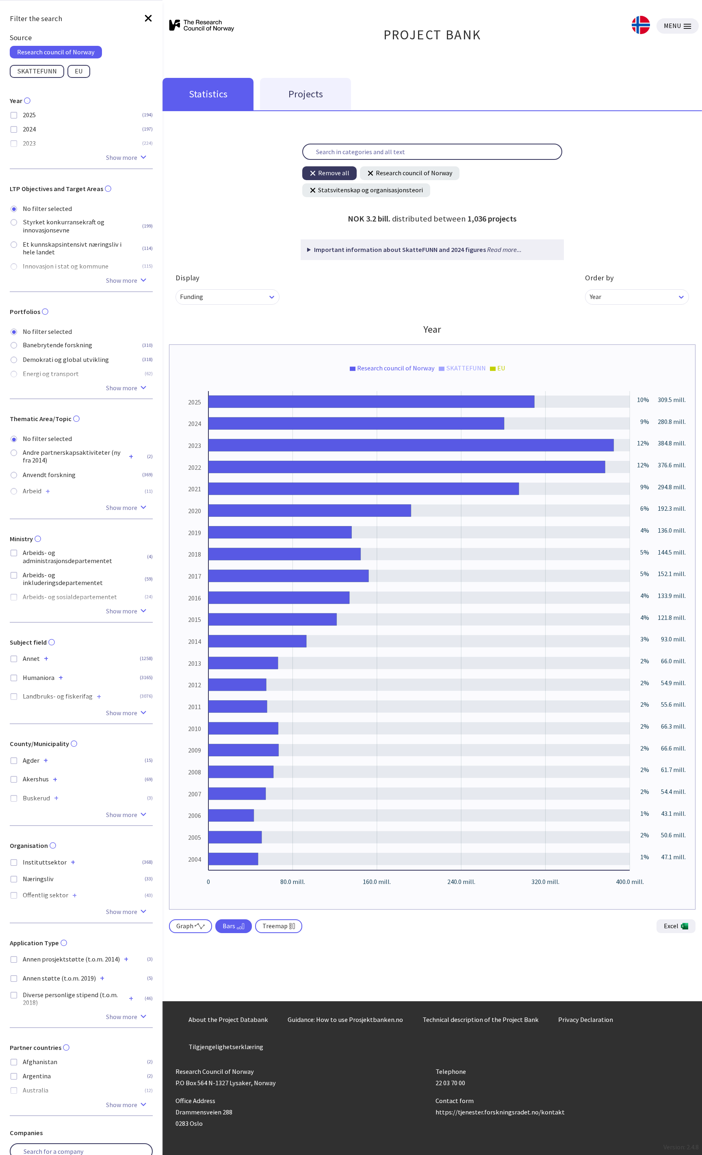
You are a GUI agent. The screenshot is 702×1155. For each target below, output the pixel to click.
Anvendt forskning (49, 475)
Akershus (36, 779)
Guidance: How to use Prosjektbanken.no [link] (345, 1019)
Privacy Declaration (585, 1019)
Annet (31, 658)
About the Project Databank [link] (228, 1019)
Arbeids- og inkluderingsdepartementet (63, 579)
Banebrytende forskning (57, 345)
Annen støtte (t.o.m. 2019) (59, 978)
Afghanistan (40, 1062)
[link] (641, 26)
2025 (29, 115)
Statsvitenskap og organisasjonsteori (370, 190)
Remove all (333, 173)
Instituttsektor (45, 862)
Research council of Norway (414, 173)
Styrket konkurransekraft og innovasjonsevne (63, 226)
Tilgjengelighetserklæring (225, 1047)
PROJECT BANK (432, 34)
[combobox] (180, 297)
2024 (29, 129)
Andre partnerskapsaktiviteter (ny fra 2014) (72, 456)
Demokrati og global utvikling (66, 359)
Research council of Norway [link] (56, 52)
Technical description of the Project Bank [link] (480, 1019)
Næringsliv (38, 879)
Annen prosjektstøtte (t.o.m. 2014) (71, 959)
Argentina (37, 1076)
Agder (31, 760)
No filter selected (47, 209)
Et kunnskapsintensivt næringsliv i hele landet (72, 248)
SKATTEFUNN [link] (37, 71)
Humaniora (38, 678)
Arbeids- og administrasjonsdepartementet (67, 556)
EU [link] (79, 71)
